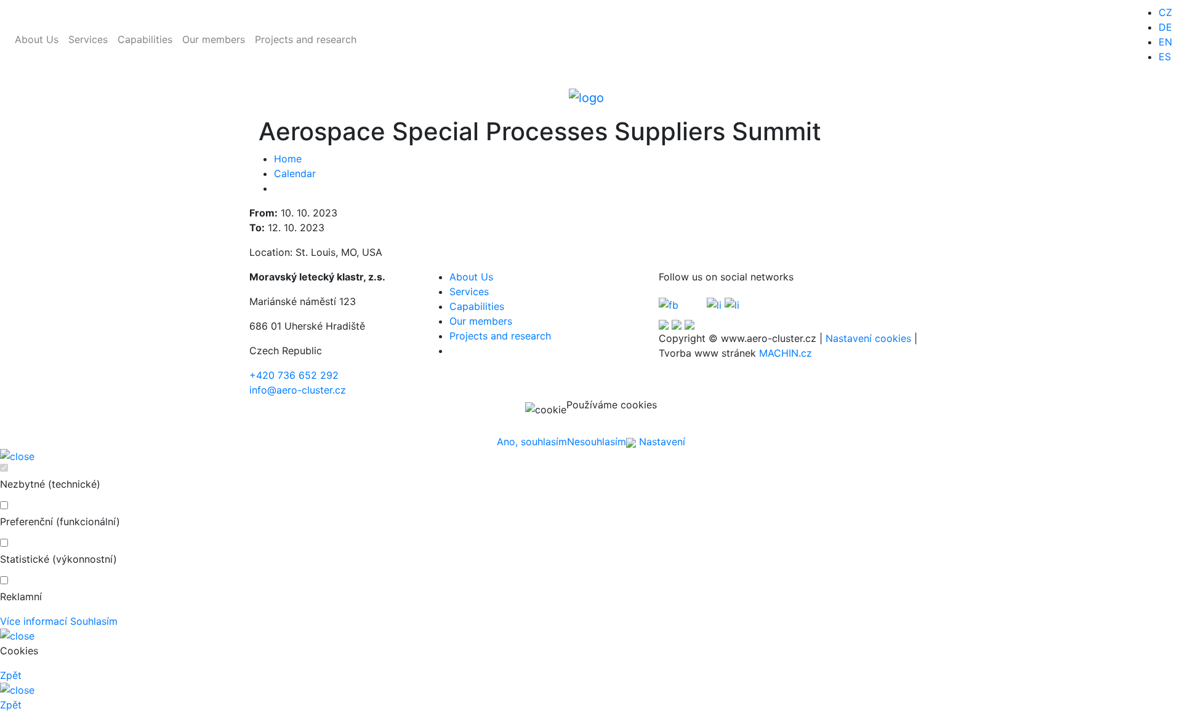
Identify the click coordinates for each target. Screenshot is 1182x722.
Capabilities (145, 39)
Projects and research (305, 39)
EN (1165, 42)
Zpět (11, 675)
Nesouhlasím (596, 441)
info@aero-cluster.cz (297, 390)
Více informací (33, 621)
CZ (1165, 12)
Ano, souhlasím (532, 441)
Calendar (295, 173)
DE (1165, 27)
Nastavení (660, 441)
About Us (36, 39)
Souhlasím (94, 621)
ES (1165, 56)
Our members (213, 39)
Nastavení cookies (868, 338)
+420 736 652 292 (294, 375)
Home (288, 159)
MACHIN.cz (785, 353)
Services (88, 39)
